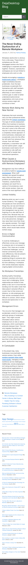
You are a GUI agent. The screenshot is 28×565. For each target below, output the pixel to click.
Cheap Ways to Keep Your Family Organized (12, 491)
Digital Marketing (9, 421)
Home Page (4, 424)
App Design (8, 419)
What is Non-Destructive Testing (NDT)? (11, 487)
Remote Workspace (10, 424)
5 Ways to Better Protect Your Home (10, 510)
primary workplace (18, 120)
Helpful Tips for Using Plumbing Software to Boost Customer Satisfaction (11, 403)
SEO (16, 424)
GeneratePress (14, 562)
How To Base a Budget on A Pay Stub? (11, 551)
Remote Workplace (10, 393)
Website (19, 424)
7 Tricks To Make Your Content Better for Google (13, 524)
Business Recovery (17, 419)
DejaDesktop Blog (11, 4)
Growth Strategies (22, 421)
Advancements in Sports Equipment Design (12, 454)
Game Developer (15, 421)
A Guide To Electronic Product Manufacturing (12, 464)
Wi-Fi (6, 426)
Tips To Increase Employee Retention (11, 459)
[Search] (24, 17)
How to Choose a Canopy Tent (9, 542)
